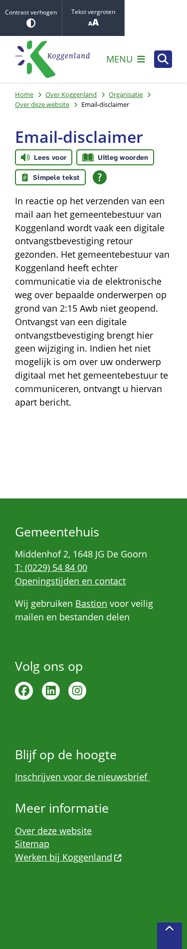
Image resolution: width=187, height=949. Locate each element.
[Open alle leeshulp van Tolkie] (100, 177)
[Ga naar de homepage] (52, 59)
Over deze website (42, 104)
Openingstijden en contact (70, 581)
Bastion (91, 603)
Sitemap (32, 844)
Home (24, 94)
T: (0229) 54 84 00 (51, 567)
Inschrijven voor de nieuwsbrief (82, 777)
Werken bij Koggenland (63, 857)
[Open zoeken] (163, 59)
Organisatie (126, 94)
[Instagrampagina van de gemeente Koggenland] (77, 691)
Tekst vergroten (93, 11)
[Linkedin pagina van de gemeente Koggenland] (51, 691)
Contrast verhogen (31, 12)
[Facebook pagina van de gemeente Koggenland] (24, 691)
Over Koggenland (71, 94)
